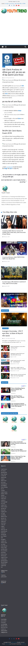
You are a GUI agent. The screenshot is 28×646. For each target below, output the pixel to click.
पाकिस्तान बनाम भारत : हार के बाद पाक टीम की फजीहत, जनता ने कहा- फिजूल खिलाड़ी (18, 375)
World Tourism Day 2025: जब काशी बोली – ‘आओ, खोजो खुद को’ (18, 361)
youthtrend (9, 167)
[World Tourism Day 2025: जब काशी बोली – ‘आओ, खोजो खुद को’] (5, 362)
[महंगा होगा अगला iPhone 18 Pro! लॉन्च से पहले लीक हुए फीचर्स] (5, 348)
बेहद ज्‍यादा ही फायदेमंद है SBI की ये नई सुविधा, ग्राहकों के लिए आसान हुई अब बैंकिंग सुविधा (15, 176)
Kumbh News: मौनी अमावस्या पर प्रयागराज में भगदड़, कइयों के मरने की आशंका (14, 282)
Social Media (3, 619)
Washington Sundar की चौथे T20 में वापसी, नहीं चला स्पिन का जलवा (17, 354)
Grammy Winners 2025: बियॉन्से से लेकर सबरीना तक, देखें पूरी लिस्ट (13, 258)
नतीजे (22, 86)
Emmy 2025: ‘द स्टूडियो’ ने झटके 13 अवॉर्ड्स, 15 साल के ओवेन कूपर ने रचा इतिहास (18, 368)
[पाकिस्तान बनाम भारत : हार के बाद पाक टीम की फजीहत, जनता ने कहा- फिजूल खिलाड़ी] (5, 376)
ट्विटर (11, 168)
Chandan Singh (12, 338)
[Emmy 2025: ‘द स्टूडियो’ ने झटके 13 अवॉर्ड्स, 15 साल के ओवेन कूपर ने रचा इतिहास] (5, 369)
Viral (4, 66)
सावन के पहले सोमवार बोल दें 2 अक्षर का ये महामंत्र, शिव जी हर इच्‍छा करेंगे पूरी (13, 181)
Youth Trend (12, 77)
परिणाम (6, 93)
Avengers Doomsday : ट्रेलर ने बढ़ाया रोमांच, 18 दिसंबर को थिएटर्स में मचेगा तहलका (12, 333)
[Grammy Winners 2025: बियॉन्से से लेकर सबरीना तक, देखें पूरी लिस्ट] (14, 242)
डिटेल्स (19, 118)
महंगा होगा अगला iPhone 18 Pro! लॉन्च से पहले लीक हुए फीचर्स (18, 347)
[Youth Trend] (2, 46)
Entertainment (5, 328)
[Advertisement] (14, 30)
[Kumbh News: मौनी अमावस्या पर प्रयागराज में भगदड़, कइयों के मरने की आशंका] (14, 267)
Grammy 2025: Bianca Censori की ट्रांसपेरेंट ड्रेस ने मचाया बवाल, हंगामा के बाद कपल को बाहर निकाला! (14, 232)
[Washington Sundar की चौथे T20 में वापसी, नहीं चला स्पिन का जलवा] (5, 355)
